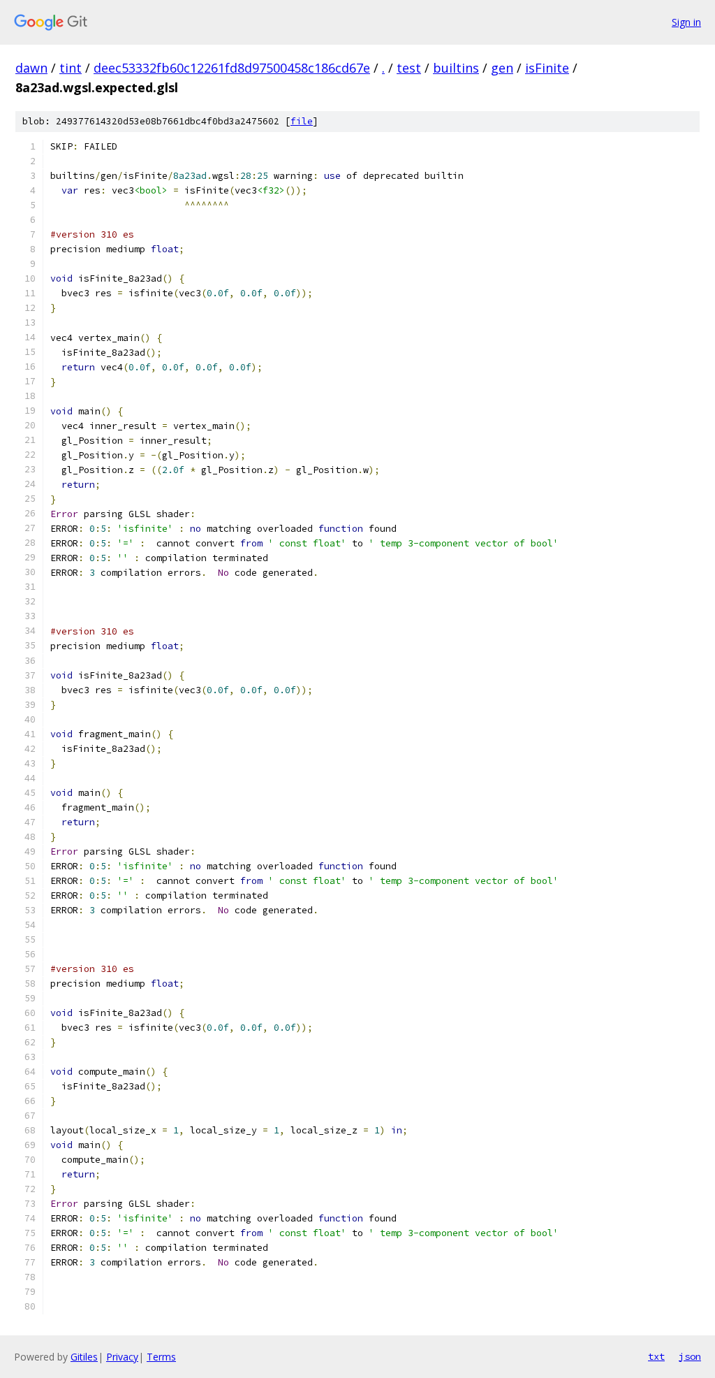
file (301, 121)
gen (502, 67)
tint (70, 67)
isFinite (547, 67)
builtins (456, 67)
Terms (161, 1356)
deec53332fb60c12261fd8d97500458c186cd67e (232, 67)
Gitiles (84, 1356)
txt (656, 1356)
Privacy (122, 1356)
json (690, 1356)
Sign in (686, 22)
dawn (31, 67)
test (409, 67)
